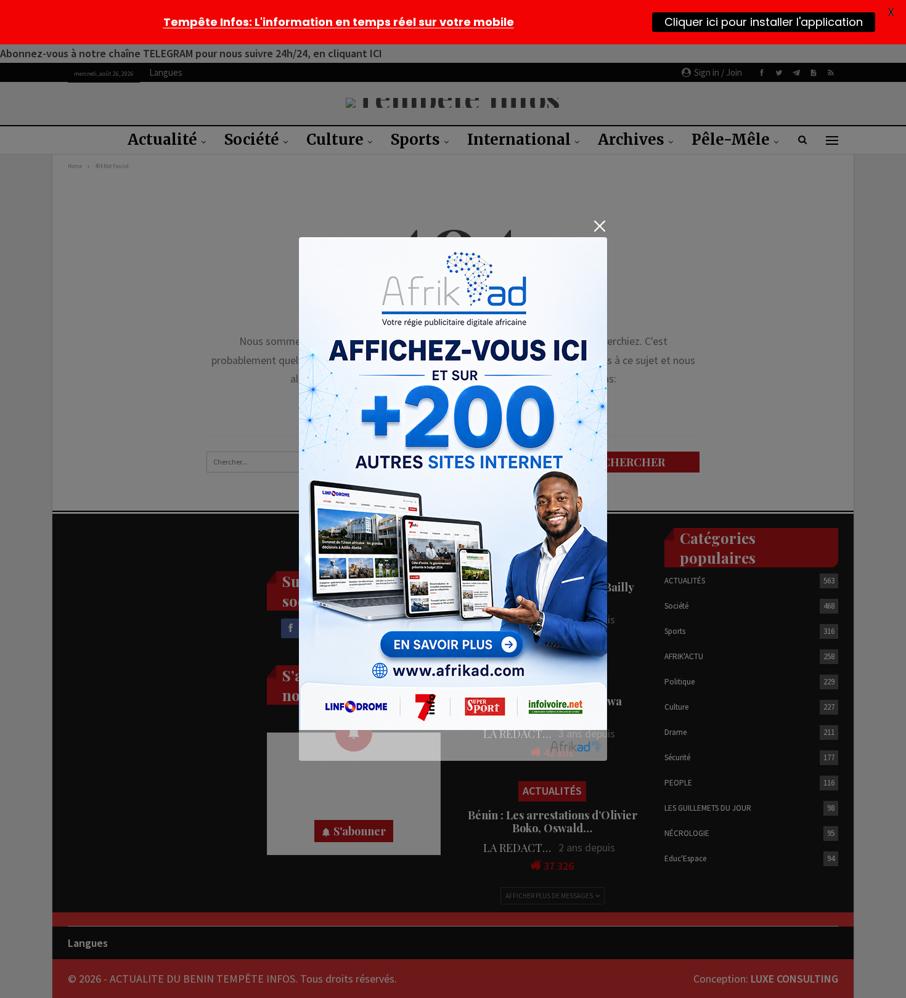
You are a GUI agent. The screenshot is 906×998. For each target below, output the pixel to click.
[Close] (599, 226)
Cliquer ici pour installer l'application (763, 22)
